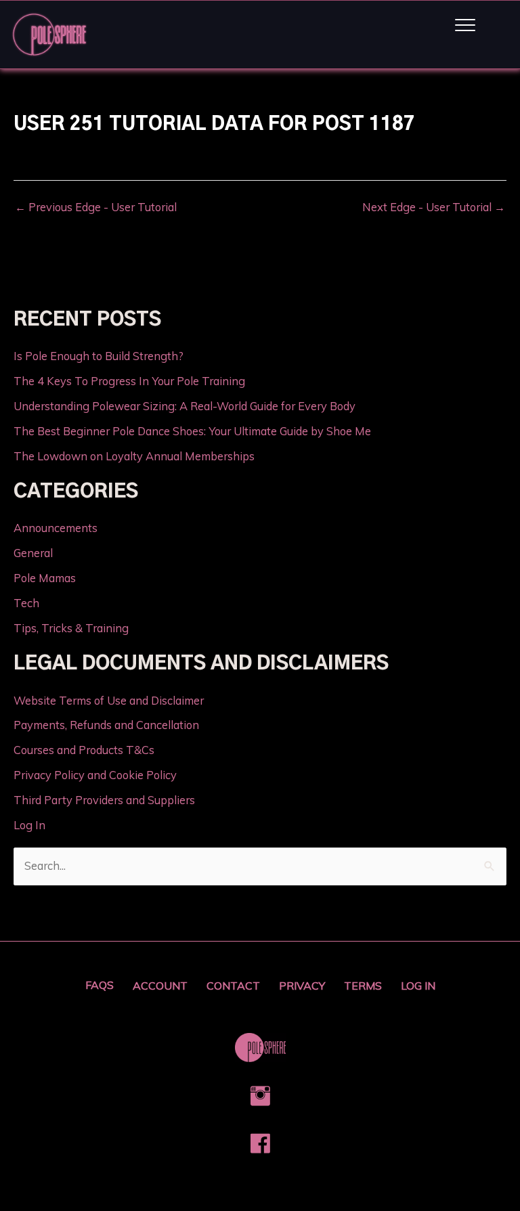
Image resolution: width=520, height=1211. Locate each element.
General (33, 553)
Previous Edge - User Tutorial (96, 207)
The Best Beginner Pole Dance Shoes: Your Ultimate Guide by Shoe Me (192, 431)
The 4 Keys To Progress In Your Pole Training (129, 381)
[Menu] (465, 25)
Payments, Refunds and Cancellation (106, 725)
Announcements (56, 528)
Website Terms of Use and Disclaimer (109, 700)
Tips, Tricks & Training (71, 628)
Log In (29, 825)
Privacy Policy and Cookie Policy (95, 775)
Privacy (302, 985)
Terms (363, 985)
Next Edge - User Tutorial (433, 207)
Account (160, 985)
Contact (233, 985)
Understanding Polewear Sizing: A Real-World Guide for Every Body (184, 406)
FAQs (99, 985)
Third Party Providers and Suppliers (104, 800)
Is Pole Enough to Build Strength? (98, 356)
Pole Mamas (45, 578)
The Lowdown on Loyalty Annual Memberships (134, 456)
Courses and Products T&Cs (84, 750)
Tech (26, 603)
